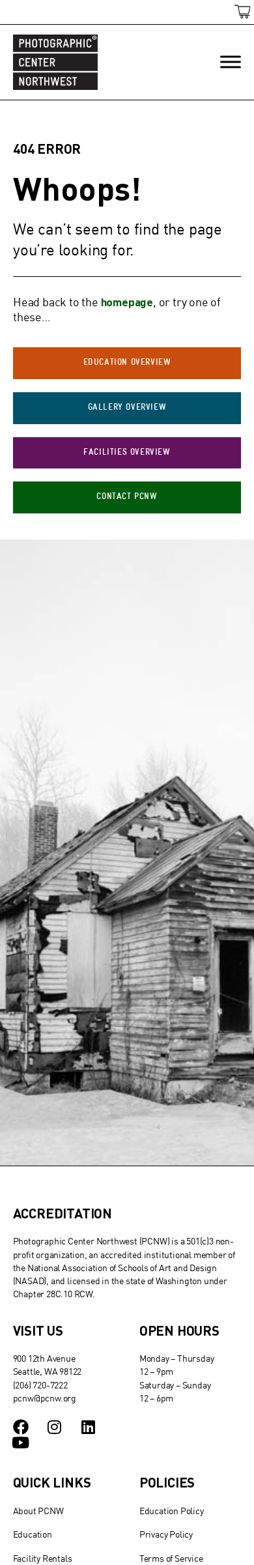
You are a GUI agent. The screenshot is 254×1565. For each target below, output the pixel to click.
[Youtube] (21, 1442)
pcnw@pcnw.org (44, 1397)
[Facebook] (21, 1427)
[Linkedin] (88, 1427)
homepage (127, 301)
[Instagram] (54, 1427)
